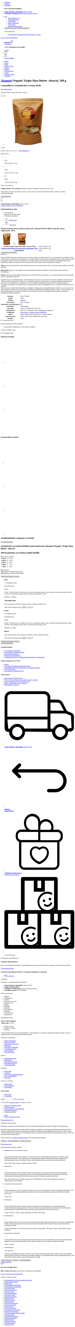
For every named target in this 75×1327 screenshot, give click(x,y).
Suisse (12, 1306)
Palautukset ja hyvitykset (11, 1044)
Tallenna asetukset (6, 1260)
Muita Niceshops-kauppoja (12, 1117)
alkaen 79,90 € (18, 12)
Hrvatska (14, 1296)
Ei (29, 607)
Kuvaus (4, 254)
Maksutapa (7, 1045)
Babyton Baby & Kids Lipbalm (13, 678)
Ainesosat (7, 1073)
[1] (22, 323)
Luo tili (6, 50)
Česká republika (20, 1313)
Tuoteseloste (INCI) (8, 320)
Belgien (13, 1323)
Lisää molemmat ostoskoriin (8, 252)
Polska (12, 1298)
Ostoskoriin (7, 5)
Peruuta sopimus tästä (7, 1120)
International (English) (25, 1280)
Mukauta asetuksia (25, 1141)
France (12, 1292)
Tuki (5, 16)
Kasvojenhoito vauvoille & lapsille (14, 652)
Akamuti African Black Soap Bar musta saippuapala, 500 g (19, 248)
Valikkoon (7, 2)
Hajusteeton (42, 310)
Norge (12, 1324)
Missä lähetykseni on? (10, 1063)
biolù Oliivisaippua (9, 669)
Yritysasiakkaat (8, 1050)
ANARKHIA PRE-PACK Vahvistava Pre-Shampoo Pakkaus (22, 667)
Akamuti (6, 80)
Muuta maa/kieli (19, 1099)
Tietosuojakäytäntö (6, 1144)
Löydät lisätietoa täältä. (7, 968)
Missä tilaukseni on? (14, 18)
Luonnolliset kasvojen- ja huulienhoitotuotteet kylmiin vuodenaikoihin (24, 657)
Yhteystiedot (11, 25)
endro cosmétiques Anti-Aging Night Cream (17, 681)
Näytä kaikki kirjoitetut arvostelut (10, 576)
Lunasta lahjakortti (9, 1065)
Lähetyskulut (12, 21)
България (15, 1303)
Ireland (12, 1315)
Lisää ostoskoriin (5, 196)
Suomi (12, 1301)
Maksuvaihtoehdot (13, 23)
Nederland (15, 1316)
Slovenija (14, 1290)
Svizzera (13, 1308)
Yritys (6, 1115)
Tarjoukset (7, 1078)
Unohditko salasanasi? (10, 1062)
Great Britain (17, 1287)
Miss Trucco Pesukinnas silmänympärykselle (17, 666)
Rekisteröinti (8, 1060)
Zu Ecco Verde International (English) (12, 1274)
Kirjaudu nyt (8, 44)
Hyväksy (3, 1141)
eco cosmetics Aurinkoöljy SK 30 (14, 671)
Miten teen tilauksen (10, 1040)
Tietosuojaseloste (9, 1107)
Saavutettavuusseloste (10, 1110)
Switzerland (16, 1310)
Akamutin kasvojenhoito (11, 654)
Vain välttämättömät (13, 1141)
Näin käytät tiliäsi (9, 1052)
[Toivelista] (5, 53)
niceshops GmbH (14, 1102)
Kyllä (24, 607)
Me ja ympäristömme (10, 1076)
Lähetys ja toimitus (9, 1042)
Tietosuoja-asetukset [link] (10, 1112)
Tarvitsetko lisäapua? (10, 1049)
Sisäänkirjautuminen (10, 1058)
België (12, 1320)
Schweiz (13, 1305)
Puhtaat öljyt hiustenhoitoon (12, 655)
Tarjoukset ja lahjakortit (11, 1047)
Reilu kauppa (24, 312)
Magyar (13, 1300)
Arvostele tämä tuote (7, 542)
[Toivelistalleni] (1, 198)
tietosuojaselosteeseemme (20, 1137)
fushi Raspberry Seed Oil (11, 685)
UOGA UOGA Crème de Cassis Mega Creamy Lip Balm (21, 680)
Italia (10, 1283)
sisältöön (6, 4)
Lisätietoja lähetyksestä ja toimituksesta (12, 205)
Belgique (14, 1318)
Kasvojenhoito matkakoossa (12, 650)
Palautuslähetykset (13, 20)
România (14, 1293)
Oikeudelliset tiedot (7, 333)
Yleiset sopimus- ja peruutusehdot (14, 1109)
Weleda (6, 664)
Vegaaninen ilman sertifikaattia (37, 312)
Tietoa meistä (8, 1084)
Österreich (15, 1282)
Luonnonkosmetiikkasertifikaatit (13, 1074)
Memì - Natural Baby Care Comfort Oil (15, 683)
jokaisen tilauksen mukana (20, 13)
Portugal (13, 1321)
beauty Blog (7, 1071)
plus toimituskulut (23, 150)
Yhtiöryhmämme (9, 1085)
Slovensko (15, 1311)
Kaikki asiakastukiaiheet (15, 26)
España (12, 1288)
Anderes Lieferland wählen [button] (8, 1277)
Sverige (13, 1295)
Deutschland (17, 1285)
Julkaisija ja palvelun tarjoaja (12, 1105)
